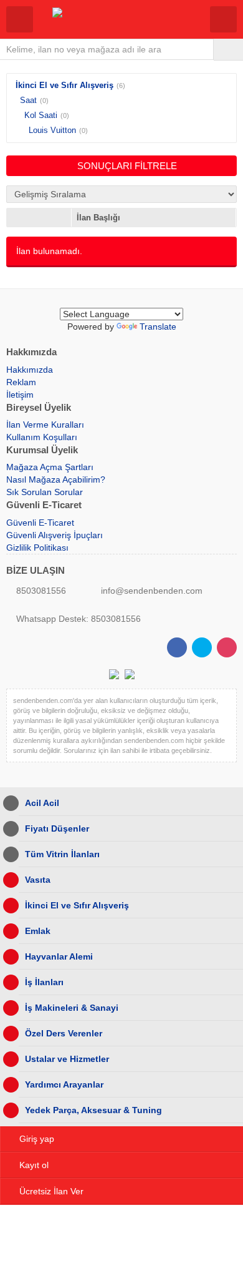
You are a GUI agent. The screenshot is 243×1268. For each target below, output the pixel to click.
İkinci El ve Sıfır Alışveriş (64, 85)
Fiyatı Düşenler (57, 828)
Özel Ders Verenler (63, 1033)
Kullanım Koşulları (41, 437)
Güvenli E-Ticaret (40, 523)
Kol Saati (40, 115)
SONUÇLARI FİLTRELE (127, 165)
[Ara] (228, 49)
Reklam (21, 382)
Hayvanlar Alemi (59, 956)
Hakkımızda (29, 370)
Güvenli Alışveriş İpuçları (54, 535)
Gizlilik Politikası (37, 548)
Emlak (37, 931)
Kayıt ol (34, 1165)
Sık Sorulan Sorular (44, 492)
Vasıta (37, 880)
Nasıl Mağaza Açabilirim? (55, 479)
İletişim (20, 395)
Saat (28, 100)
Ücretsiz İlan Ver (51, 1191)
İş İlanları (44, 982)
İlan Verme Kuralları (45, 425)
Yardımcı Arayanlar (64, 1084)
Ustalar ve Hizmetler (67, 1059)
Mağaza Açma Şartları (49, 467)
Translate (158, 327)
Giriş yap (36, 1139)
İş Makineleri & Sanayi (71, 1008)
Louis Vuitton (52, 130)
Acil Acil (42, 803)
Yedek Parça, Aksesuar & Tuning (93, 1110)
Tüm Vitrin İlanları (62, 854)
